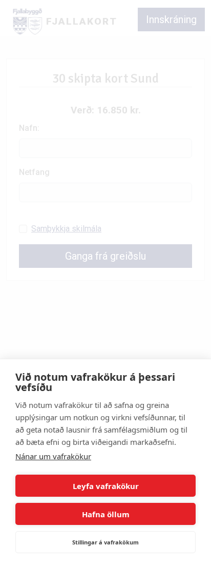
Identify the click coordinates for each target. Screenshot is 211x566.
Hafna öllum (106, 514)
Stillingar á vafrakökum (105, 542)
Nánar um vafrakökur (53, 456)
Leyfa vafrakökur (106, 486)
